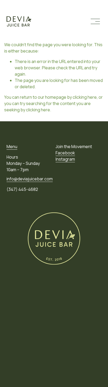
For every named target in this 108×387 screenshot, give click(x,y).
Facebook (65, 153)
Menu (12, 146)
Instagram (65, 159)
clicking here (85, 97)
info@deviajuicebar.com (30, 179)
